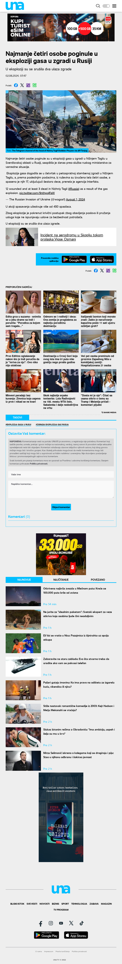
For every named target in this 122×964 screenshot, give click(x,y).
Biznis (55, 903)
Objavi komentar (61, 507)
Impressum (48, 951)
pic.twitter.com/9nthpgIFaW (37, 193)
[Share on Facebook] (16, 85)
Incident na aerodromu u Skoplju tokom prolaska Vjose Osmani (71, 236)
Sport (65, 903)
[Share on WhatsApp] (34, 85)
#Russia (74, 189)
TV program (61, 909)
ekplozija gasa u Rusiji (19, 424)
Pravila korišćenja (62, 951)
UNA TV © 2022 (59, 960)
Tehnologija (79, 903)
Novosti (45, 903)
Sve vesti (32, 903)
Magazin (106, 903)
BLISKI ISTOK (17, 903)
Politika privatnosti (79, 951)
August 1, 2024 (75, 199)
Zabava (94, 903)
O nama (38, 951)
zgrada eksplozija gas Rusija (53, 424)
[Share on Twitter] (22, 85)
